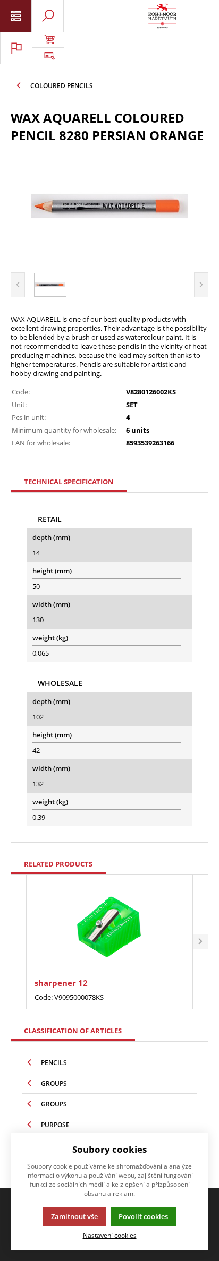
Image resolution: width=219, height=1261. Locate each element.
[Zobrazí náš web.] (48, 56)
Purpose (55, 1124)
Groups (54, 1083)
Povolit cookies (143, 1216)
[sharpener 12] (109, 927)
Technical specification (69, 481)
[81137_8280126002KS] (109, 206)
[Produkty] (162, 16)
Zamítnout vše (74, 1216)
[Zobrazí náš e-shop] (48, 40)
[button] (200, 942)
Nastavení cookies (110, 1235)
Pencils (54, 1062)
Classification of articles (73, 1030)
